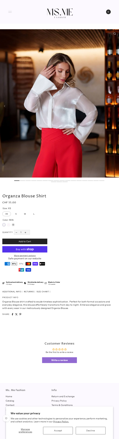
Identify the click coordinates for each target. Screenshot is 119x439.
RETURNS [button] (29, 291)
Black (13, 224)
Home (9, 396)
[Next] (114, 106)
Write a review (59, 360)
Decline (90, 430)
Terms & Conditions (62, 405)
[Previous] (4, 106)
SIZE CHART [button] (43, 291)
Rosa (8, 224)
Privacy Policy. (61, 421)
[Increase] (25, 232)
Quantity (7, 232)
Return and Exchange (63, 396)
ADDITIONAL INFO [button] (11, 291)
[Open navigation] (10, 12)
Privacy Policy (59, 400)
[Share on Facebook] (12, 314)
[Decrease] (16, 232)
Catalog (10, 400)
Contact (10, 405)
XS (6, 213)
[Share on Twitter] (16, 314)
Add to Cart (25, 241)
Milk (4, 224)
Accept (58, 430)
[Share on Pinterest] (20, 314)
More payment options (25, 255)
